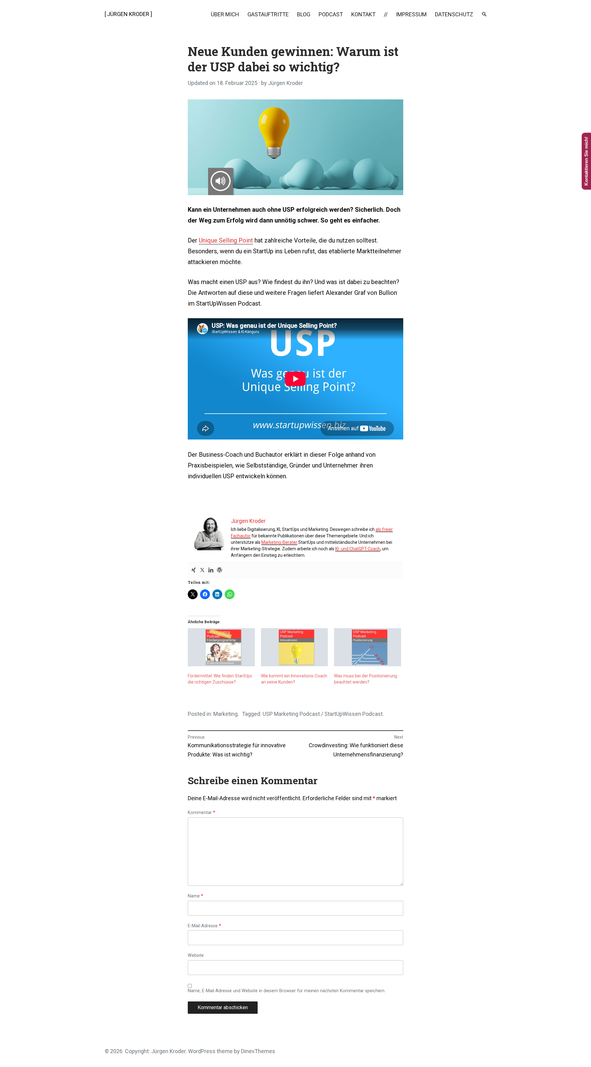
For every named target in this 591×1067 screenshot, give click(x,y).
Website (196, 955)
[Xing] (193, 570)
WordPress (201, 1051)
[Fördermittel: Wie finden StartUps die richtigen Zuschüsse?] (221, 647)
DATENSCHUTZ (454, 14)
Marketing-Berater (279, 542)
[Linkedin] (211, 570)
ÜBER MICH (225, 14)
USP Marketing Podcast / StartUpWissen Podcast (323, 714)
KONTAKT (363, 14)
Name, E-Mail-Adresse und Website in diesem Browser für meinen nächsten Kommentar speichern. (286, 991)
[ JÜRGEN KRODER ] (128, 14)
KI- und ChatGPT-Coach (357, 548)
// (386, 14)
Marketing (225, 714)
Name (195, 896)
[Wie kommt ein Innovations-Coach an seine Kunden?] (294, 647)
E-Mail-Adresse (204, 926)
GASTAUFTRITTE (268, 14)
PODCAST (331, 14)
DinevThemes (257, 1051)
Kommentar (201, 813)
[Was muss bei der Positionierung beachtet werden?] (367, 647)
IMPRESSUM (411, 14)
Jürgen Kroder (285, 83)
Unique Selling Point (226, 240)
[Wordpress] (219, 570)
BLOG (303, 14)
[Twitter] (202, 570)
